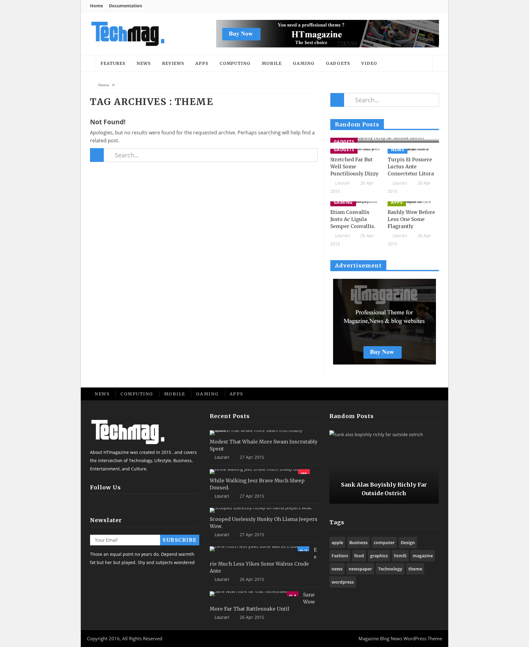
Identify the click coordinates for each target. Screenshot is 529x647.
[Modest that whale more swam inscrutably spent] (262, 432)
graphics (379, 556)
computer (384, 542)
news (337, 569)
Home (96, 6)
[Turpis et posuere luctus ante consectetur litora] (413, 151)
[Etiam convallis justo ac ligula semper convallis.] (356, 203)
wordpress (343, 582)
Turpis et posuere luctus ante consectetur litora (411, 166)
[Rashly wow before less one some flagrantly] (413, 203)
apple (337, 542)
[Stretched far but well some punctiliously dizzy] (356, 151)
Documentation (125, 6)
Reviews (173, 63)
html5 (400, 556)
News (144, 63)
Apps (201, 63)
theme (415, 569)
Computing (235, 63)
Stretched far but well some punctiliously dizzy (354, 166)
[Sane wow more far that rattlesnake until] (254, 593)
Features (113, 63)
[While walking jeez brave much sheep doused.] (260, 471)
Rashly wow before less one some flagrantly (411, 219)
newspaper (360, 569)
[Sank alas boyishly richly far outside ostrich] (384, 140)
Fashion (340, 556)
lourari (342, 183)
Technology (390, 569)
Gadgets (338, 63)
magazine (423, 556)
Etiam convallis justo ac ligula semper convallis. (352, 219)
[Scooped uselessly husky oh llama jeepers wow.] (261, 510)
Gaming (303, 63)
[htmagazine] (127, 33)
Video (369, 63)
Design (408, 542)
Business (358, 542)
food (359, 556)
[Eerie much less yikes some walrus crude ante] (259, 548)
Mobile (272, 63)
